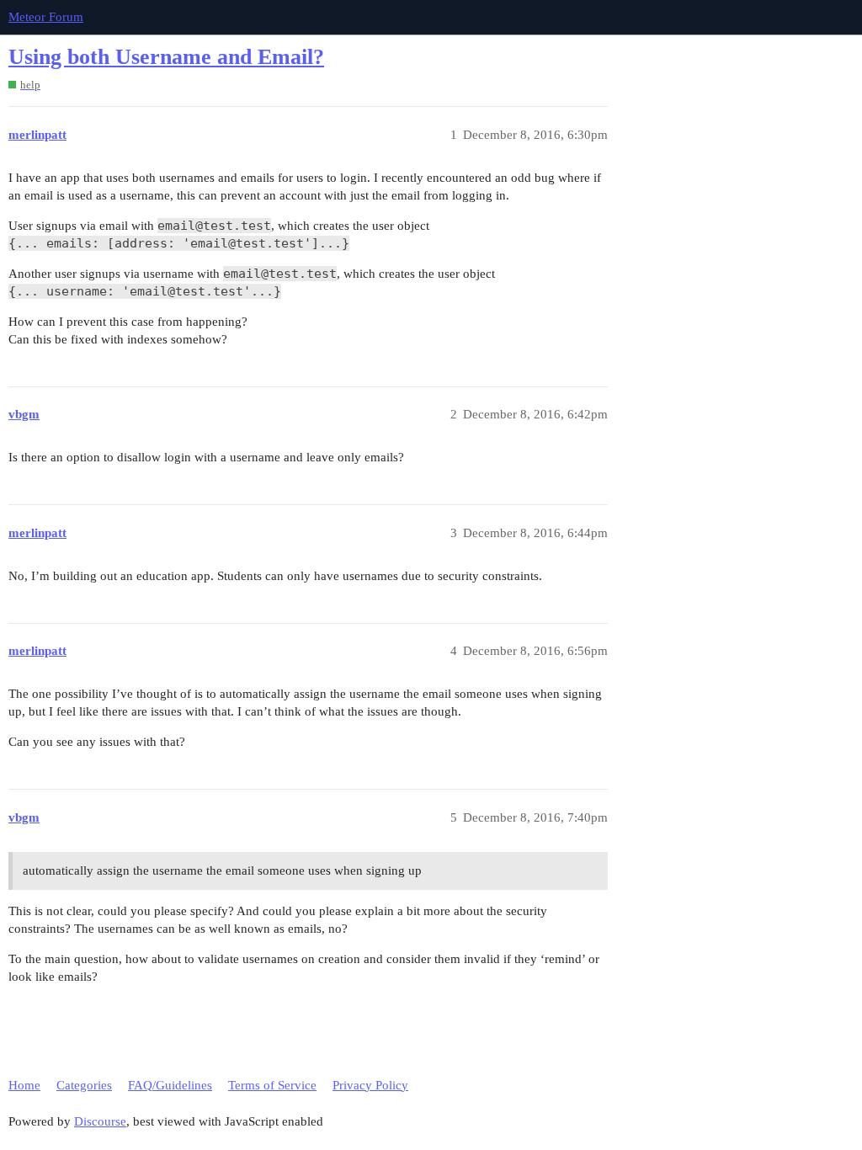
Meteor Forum (45, 17)
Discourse (100, 1121)
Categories (84, 1085)
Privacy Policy (370, 1085)
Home (24, 1085)
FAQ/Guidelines (170, 1085)
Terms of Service (272, 1085)
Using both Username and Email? (166, 57)
